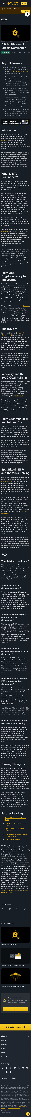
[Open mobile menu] (29, 3)
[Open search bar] (19, 3)
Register (24, 3)
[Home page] (12, 3)
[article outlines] (27, 14)
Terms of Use (21, 1106)
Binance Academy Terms (14, 1108)
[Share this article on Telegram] (17, 909)
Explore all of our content (14, 1027)
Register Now (15, 1009)
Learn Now (25, 11)
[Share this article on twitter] (2, 909)
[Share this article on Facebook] (10, 909)
